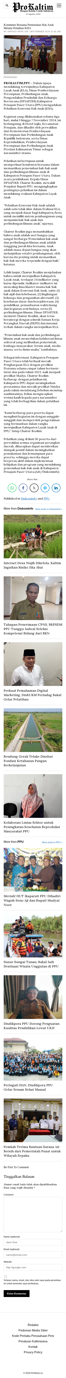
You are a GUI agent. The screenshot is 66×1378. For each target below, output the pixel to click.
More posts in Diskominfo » (48, 509)
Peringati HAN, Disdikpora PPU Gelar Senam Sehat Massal (28, 1087)
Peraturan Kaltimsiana (33, 1341)
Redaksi (33, 1324)
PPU (47, 498)
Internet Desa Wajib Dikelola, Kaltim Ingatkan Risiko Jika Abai (32, 565)
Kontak (33, 1346)
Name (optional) (12, 1237)
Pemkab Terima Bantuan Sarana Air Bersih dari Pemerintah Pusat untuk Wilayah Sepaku (32, 1151)
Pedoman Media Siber (33, 1330)
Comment (8, 1194)
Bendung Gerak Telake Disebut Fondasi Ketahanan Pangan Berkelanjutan (28, 760)
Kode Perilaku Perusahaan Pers (33, 1335)
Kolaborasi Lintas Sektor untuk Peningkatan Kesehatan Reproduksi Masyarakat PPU (32, 826)
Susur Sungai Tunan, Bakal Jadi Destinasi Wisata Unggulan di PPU (31, 964)
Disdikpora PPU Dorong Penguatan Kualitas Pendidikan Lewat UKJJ (31, 1025)
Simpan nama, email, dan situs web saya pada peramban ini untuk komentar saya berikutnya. (32, 1282)
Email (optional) (11, 1249)
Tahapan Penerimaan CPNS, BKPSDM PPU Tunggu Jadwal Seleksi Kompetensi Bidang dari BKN (33, 628)
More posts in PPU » (52, 842)
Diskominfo (29, 498)
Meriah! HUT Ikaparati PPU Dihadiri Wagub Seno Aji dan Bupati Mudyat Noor (32, 900)
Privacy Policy (33, 1352)
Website (8, 1262)
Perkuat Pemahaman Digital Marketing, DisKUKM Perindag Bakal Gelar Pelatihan (32, 694)
